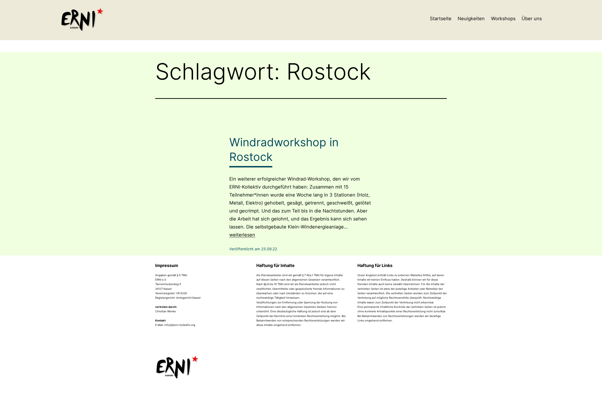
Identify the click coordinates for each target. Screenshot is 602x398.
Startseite (441, 18)
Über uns (532, 18)
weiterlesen (242, 235)
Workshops (503, 18)
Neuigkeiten (471, 18)
